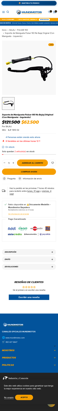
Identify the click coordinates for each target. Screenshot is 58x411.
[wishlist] (49, 12)
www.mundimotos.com (15, 338)
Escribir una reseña (29, 297)
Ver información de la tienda (18, 214)
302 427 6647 (11, 342)
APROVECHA (40, 19)
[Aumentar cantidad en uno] (13, 163)
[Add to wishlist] (52, 162)
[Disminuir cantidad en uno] (4, 163)
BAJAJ (9, 126)
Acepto (24, 397)
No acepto (9, 397)
